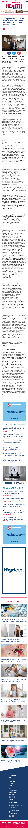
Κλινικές (11, 794)
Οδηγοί (11, 799)
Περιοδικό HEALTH (12, 784)
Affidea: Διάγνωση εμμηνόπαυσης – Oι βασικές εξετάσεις (14, 461)
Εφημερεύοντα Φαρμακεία (13, 791)
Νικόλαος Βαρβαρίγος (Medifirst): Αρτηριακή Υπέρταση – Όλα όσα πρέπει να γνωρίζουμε (14, 762)
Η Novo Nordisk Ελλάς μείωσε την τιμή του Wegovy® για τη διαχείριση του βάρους (13, 493)
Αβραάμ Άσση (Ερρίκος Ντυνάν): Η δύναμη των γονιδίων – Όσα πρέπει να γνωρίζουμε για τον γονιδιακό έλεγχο (13, 430)
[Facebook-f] (5, 1)
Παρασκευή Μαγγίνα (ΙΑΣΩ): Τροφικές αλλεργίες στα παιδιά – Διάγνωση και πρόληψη (14, 455)
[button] (23, 1)
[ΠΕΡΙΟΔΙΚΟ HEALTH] (15, 1)
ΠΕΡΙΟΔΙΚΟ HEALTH (16, 2)
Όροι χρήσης (8, 826)
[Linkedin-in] (7, 1)
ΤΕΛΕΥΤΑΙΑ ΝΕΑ (9, 424)
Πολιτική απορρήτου (18, 826)
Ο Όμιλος (12, 781)
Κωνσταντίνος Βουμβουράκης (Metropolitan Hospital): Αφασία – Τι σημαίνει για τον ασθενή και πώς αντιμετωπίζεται (14, 437)
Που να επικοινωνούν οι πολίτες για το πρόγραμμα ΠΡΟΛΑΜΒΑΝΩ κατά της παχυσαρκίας (14, 512)
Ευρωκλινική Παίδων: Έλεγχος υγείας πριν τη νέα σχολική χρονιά (13, 741)
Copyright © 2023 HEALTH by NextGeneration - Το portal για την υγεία (19, 823)
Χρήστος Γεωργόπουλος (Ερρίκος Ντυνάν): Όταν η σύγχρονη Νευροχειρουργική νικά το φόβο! (14, 506)
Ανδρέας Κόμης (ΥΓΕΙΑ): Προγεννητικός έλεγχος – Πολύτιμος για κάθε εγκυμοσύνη (13, 449)
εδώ (7, 345)
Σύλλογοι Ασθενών (12, 797)
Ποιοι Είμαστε (13, 780)
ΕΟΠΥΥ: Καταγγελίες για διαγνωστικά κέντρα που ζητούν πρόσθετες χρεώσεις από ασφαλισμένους (13, 520)
